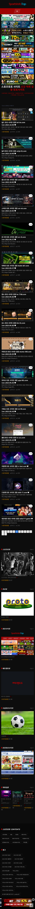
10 (31, 532)
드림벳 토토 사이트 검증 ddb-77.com (15, 492)
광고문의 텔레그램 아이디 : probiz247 (11, 894)
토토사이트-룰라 (6, 871)
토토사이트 (6, 629)
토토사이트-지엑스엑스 (19, 867)
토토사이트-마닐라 (6, 855)
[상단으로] (31, 905)
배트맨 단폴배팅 (5, 696)
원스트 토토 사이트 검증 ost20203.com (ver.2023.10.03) (15, 181)
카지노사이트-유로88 (7, 878)
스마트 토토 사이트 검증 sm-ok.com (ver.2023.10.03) (14, 209)
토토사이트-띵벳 (17, 855)
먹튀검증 (6, 787)
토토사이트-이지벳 (6, 863)
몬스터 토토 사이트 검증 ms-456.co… (17, 801)
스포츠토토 (6, 549)
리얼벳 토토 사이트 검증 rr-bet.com (14, 466)
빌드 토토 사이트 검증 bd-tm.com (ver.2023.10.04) (13, 123)
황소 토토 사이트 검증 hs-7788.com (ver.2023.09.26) (14, 295)
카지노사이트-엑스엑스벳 (8, 882)
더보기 (32, 549)
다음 (3, 534)
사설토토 (3, 736)
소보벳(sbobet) (5, 776)
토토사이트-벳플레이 (7, 859)
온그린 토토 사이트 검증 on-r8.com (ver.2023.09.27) (14, 238)
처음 (3, 531)
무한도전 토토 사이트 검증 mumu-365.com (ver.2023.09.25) (16, 352)
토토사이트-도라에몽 (7, 867)
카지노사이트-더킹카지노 (8, 890)
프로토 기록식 (5, 617)
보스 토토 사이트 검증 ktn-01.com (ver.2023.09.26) (13, 324)
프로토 (5, 589)
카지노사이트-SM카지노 (7, 886)
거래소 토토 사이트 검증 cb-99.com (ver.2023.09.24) (14, 410)
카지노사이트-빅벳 (19, 878)
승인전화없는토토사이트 (8, 657)
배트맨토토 (6, 668)
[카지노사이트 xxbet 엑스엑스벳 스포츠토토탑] (16, 902)
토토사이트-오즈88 (17, 863)
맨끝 (5, 534)
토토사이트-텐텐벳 (18, 859)
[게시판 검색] (31, 105)
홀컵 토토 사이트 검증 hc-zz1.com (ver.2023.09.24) (13, 438)
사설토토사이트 (8, 708)
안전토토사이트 (8, 748)
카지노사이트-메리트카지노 (22, 886)
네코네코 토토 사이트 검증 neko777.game (16, 518)
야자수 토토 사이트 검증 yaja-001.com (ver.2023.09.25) (15, 381)
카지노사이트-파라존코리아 (22, 874)
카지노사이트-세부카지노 (8, 874)
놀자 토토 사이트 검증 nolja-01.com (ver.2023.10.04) (14, 152)
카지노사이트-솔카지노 (21, 882)
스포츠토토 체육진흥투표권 (8, 577)
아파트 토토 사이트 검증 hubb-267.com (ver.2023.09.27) (15, 266)
